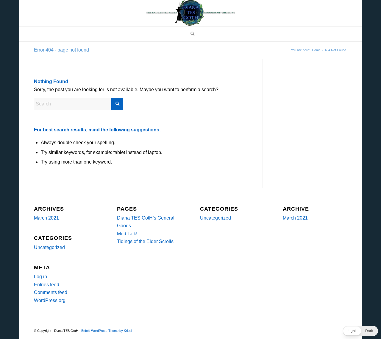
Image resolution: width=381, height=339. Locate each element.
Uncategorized (49, 247)
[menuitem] (190, 34)
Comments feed (50, 292)
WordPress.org (49, 300)
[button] (360, 331)
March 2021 (46, 217)
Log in (40, 276)
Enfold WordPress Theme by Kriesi (106, 330)
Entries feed (46, 284)
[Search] (190, 34)
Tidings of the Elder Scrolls (145, 241)
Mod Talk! (127, 233)
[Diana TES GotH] (190, 13)
